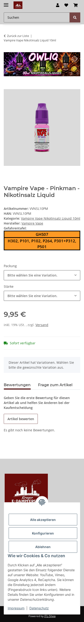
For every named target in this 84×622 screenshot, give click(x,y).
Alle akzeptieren (43, 520)
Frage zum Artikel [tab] (55, 385)
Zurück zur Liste (18, 36)
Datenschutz (39, 608)
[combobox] (42, 275)
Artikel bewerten (20, 419)
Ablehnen (43, 547)
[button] (57, 5)
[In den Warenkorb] (7, 86)
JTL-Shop (50, 616)
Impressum (16, 608)
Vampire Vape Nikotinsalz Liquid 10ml (50, 218)
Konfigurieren (43, 533)
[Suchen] (75, 17)
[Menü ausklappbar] (6, 3)
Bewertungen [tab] (17, 385)
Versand (41, 325)
